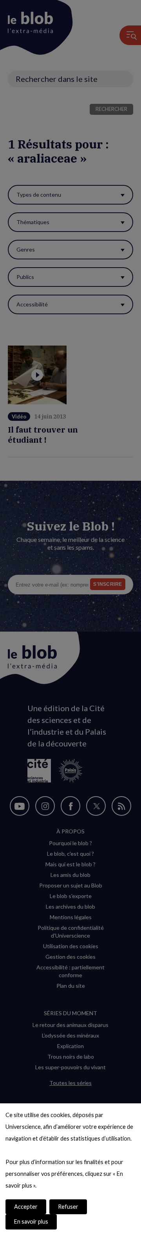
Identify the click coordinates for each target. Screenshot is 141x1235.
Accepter (26, 1206)
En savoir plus (31, 1221)
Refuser (68, 1206)
